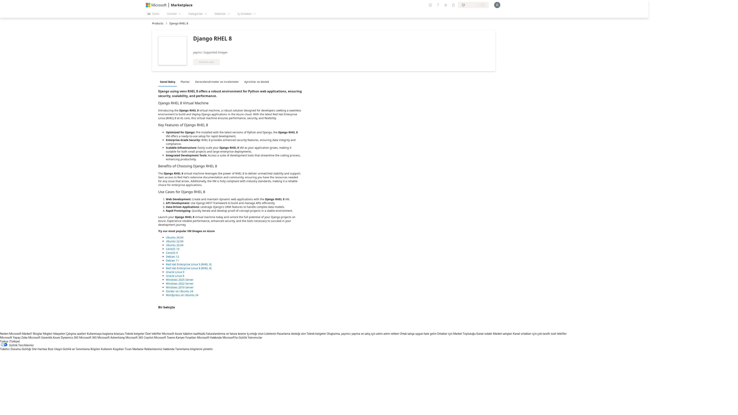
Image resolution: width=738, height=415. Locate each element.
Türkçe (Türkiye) (10, 341)
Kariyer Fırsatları (186, 337)
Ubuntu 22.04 (174, 241)
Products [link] (157, 23)
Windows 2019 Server (180, 287)
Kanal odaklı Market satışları (494, 333)
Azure (56, 337)
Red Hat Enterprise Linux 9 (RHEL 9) (188, 264)
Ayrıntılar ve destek (256, 82)
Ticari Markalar (134, 349)
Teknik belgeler (134, 333)
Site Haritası (39, 349)
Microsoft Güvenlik (40, 337)
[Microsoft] (156, 5)
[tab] (168, 81)
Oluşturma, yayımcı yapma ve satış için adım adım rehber (363, 333)
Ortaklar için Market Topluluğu (456, 333)
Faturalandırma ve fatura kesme (226, 333)
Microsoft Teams (164, 337)
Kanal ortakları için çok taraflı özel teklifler (540, 333)
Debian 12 (172, 256)
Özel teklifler (153, 333)
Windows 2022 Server (180, 283)
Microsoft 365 (88, 337)
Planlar (185, 82)
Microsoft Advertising (111, 337)
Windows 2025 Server (180, 279)
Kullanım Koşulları (112, 349)
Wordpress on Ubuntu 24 (182, 295)
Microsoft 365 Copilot (139, 337)
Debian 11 (172, 260)
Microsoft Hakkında (209, 337)
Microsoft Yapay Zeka (13, 337)
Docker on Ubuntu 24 (179, 291)
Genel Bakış (167, 82)
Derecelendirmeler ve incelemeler (217, 82)
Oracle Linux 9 (175, 272)
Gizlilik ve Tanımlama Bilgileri (81, 349)
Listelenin (270, 333)
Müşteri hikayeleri (54, 333)
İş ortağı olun (255, 333)
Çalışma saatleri (76, 333)
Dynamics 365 (69, 337)
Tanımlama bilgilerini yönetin (194, 349)
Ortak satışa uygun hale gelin (418, 333)
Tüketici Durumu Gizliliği (15, 349)
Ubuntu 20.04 (174, 245)
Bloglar (37, 333)
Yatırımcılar (255, 337)
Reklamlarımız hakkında (159, 349)
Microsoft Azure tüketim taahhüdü (184, 333)
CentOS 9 (172, 253)
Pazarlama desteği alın (291, 333)
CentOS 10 (172, 249)
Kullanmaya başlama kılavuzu (105, 333)
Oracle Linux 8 (175, 276)
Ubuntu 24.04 (174, 237)
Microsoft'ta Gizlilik (235, 337)
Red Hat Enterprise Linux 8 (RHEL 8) (188, 268)
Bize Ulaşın (55, 349)
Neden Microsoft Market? (16, 333)
